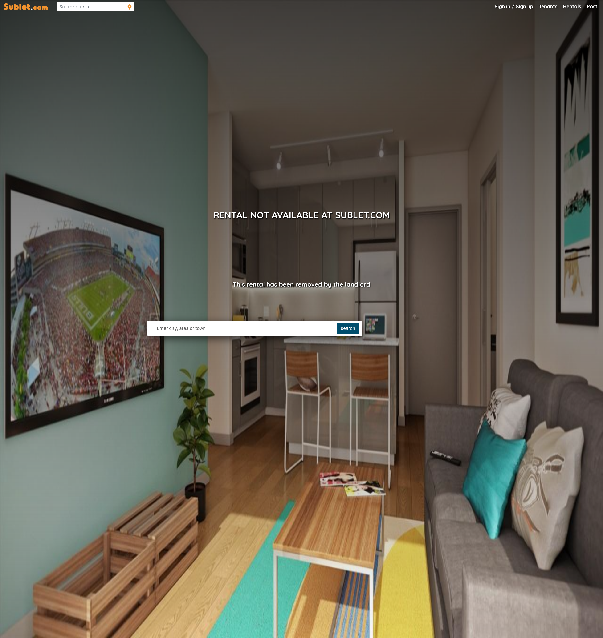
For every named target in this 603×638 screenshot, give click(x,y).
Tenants (548, 6)
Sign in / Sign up (514, 6)
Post (592, 6)
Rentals (572, 6)
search (348, 328)
